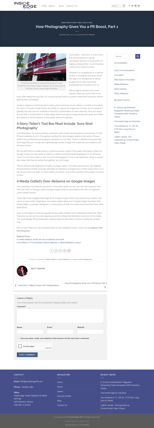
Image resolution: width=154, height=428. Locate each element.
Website (80, 327)
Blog (61, 6)
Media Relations (68, 23)
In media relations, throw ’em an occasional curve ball (40, 239)
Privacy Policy (71, 421)
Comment (21, 306)
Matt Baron (89, 35)
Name (20, 327)
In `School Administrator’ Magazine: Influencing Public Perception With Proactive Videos (126, 112)
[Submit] (124, 6)
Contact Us (71, 6)
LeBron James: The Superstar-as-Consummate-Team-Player (126, 140)
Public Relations (84, 23)
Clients (60, 391)
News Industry (120, 89)
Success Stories (64, 396)
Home (44, 6)
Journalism (119, 75)
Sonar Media (84, 425)
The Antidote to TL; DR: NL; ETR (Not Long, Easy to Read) (126, 129)
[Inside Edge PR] (26, 5)
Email (50, 327)
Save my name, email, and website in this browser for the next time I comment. (55, 338)
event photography (85, 259)
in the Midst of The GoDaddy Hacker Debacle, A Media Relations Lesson (49, 242)
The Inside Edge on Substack (127, 121)
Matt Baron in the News (124, 80)
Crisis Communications (124, 70)
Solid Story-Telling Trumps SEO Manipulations (38, 285)
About (52, 6)
